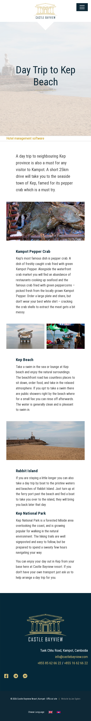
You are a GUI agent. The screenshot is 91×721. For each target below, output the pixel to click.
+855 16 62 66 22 (76, 663)
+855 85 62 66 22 (49, 663)
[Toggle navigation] (82, 7)
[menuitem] (51, 712)
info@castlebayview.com (71, 657)
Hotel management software (25, 138)
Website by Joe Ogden (70, 698)
